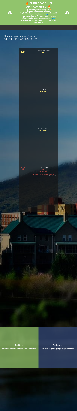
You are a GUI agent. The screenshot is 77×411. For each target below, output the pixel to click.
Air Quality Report (52, 175)
